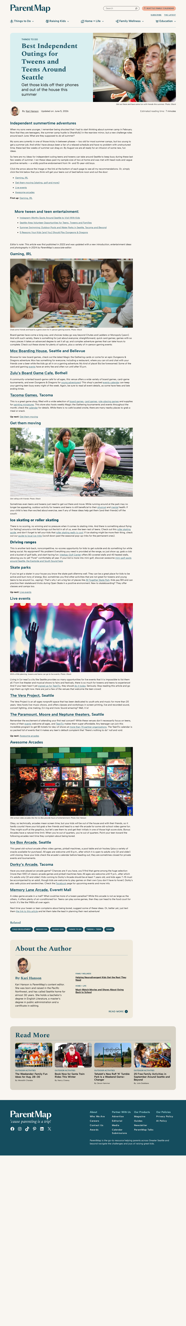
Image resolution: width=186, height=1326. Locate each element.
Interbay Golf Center (70, 554)
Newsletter (140, 1125)
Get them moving (29, 416)
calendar (33, 407)
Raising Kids (58, 929)
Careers (94, 1120)
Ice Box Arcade (23, 842)
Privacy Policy (164, 1116)
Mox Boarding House (28, 350)
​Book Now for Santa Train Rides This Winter (70, 1075)
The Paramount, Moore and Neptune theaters (49, 714)
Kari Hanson (32, 111)
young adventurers (71, 382)
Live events (21, 187)
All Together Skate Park (98, 580)
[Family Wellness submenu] (143, 21)
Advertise (118, 1116)
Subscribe (156, 15)
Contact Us (97, 1125)
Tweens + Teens (93, 929)
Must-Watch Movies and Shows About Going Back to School (100, 991)
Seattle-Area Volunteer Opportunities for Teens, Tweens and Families (56, 222)
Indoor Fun (41, 929)
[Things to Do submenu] (33, 21)
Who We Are (97, 1116)
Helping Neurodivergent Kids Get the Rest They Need (101, 978)
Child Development (21, 929)
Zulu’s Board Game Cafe (31, 373)
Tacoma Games (23, 395)
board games (77, 401)
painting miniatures (24, 404)
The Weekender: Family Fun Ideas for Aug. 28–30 (31, 1075)
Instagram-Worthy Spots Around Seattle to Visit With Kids (50, 217)
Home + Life (81, 986)
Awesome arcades (25, 192)
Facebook (61, 883)
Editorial (117, 1120)
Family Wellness (83, 974)
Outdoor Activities (25, 1070)
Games (109, 929)
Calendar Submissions (119, 1131)
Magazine (139, 1116)
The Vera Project (24, 695)
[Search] (136, 8)
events (32, 366)
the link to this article (27, 911)
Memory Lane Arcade (29, 889)
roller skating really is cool (69, 532)
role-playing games (108, 401)
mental (114, 507)
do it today (80, 685)
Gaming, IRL (21, 177)
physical (101, 507)
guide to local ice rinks (30, 535)
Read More (116, 1011)
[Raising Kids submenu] (68, 21)
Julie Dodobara (143, 1083)
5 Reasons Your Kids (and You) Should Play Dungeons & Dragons (54, 232)
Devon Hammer (103, 1083)
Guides (138, 1120)
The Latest (170, 15)
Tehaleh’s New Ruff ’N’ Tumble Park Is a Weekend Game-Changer (112, 1076)
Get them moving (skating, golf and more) (37, 182)
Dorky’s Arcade (23, 864)
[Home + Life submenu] (103, 21)
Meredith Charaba (25, 1080)
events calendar (111, 382)
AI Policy (161, 1120)
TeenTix (60, 723)
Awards (94, 1129)
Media (115, 1125)
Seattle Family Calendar (160, 8)
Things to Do (30, 39)
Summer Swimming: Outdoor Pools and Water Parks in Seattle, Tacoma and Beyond (63, 227)
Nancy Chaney (63, 1080)
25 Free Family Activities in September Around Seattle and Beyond (152, 1076)
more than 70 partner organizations (88, 727)
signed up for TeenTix (49, 685)
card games (91, 401)
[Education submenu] (175, 21)
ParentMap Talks (144, 1129)
